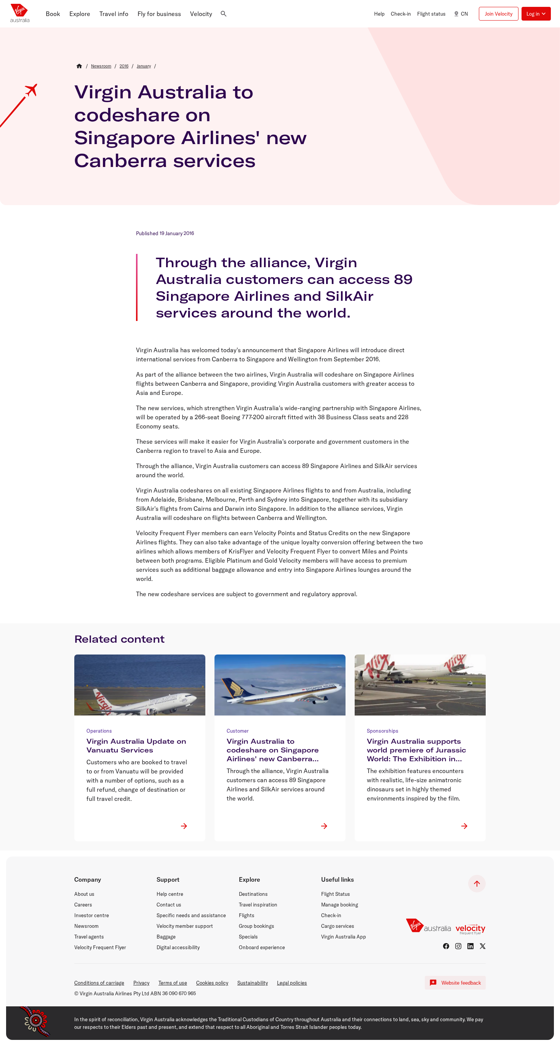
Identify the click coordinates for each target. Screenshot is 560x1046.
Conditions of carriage (99, 983)
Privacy (141, 983)
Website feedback (461, 983)
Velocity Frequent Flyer (100, 947)
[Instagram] (458, 946)
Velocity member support (185, 926)
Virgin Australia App (343, 937)
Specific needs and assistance (191, 915)
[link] (101, 66)
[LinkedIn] (470, 946)
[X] (483, 946)
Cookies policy (212, 983)
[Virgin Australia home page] (19, 14)
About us (84, 894)
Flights (246, 915)
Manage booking (339, 905)
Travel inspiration (258, 905)
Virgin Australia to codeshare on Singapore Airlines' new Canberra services (190, 126)
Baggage (166, 937)
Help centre (170, 894)
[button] (53, 13)
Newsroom (86, 926)
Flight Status (335, 894)
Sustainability (252, 983)
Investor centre (91, 915)
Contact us (169, 905)
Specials (248, 937)
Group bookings (256, 926)
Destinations (253, 894)
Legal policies (292, 983)
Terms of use (172, 983)
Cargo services (337, 926)
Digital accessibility (178, 947)
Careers (83, 905)
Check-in (331, 915)
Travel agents (89, 937)
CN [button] (464, 14)
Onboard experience (262, 947)
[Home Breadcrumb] (79, 66)
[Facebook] (446, 946)
